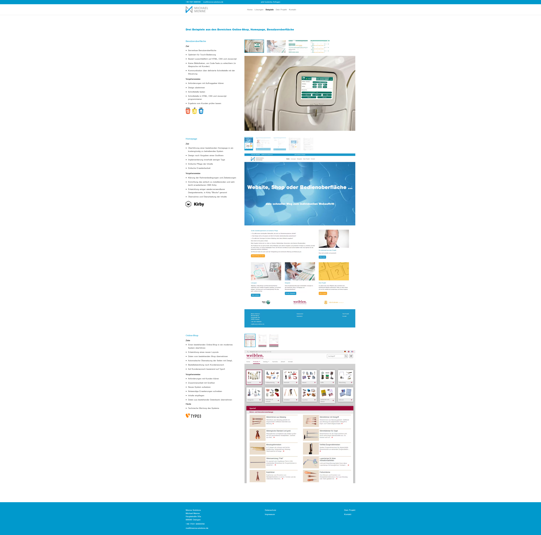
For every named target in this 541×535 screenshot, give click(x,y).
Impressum (270, 514)
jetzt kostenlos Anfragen (270, 2)
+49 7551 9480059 (193, 2)
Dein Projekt (281, 9)
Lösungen (259, 9)
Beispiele (270, 9)
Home (249, 9)
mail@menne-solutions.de (213, 2)
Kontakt (292, 9)
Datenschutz (270, 510)
